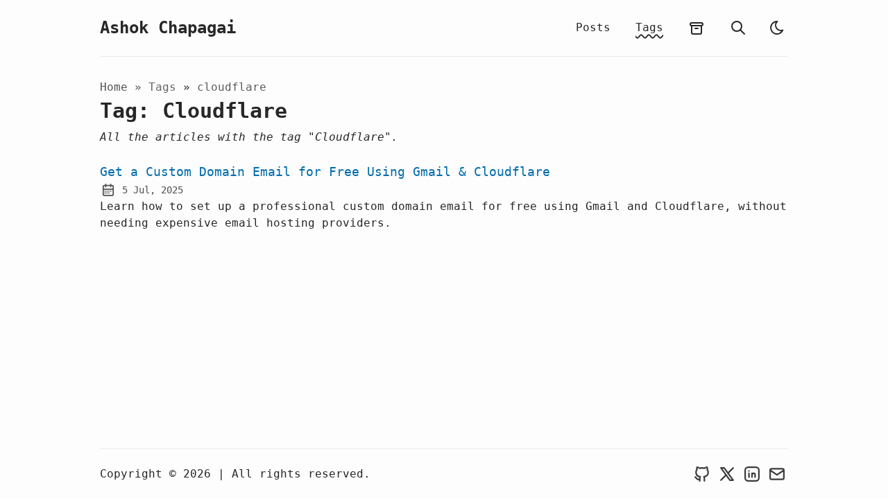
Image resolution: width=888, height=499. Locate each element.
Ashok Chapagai (168, 27)
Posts (593, 27)
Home (114, 87)
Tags (649, 27)
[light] (777, 28)
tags (165, 87)
